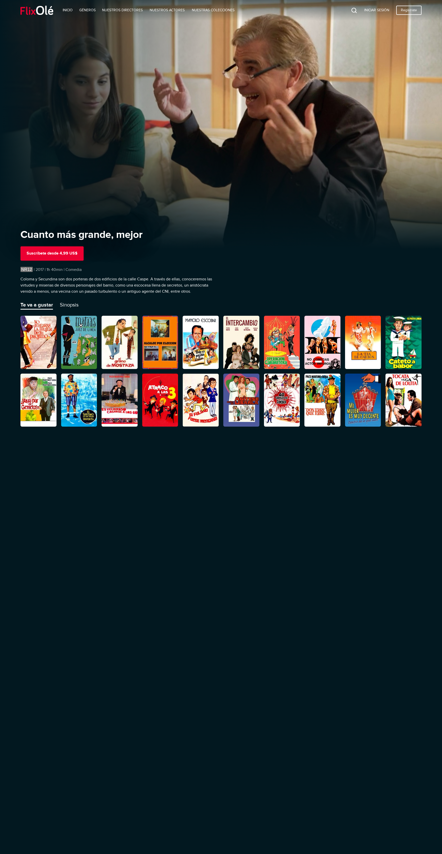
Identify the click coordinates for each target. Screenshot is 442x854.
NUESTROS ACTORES (167, 10)
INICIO (68, 10)
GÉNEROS (87, 10)
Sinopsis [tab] (69, 305)
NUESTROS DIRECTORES (122, 10)
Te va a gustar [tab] (36, 305)
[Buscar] (350, 10)
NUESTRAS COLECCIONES (213, 10)
